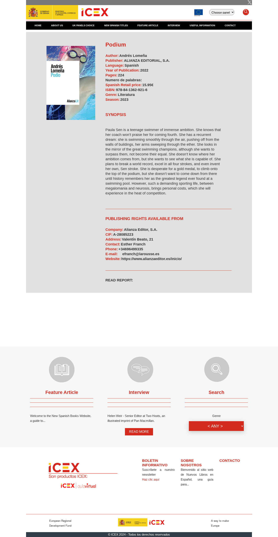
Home (38, 25)
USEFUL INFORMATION (202, 25)
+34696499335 (130, 249)
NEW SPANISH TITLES (116, 25)
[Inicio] (67, 10)
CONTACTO (229, 461)
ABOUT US (57, 25)
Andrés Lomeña (133, 56)
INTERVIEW (174, 25)
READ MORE (139, 431)
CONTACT (230, 25)
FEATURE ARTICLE (147, 25)
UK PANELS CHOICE (83, 25)
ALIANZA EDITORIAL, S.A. (147, 61)
